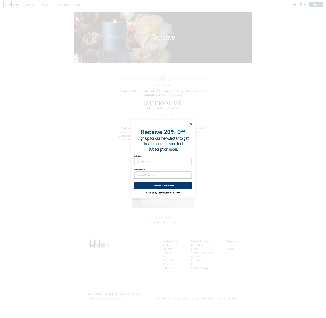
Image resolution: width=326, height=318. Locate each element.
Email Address (139, 170)
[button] (163, 185)
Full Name (138, 156)
